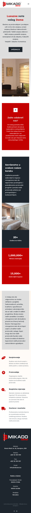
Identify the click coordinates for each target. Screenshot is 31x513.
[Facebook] (14, 511)
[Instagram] (16, 511)
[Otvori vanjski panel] (28, 4)
